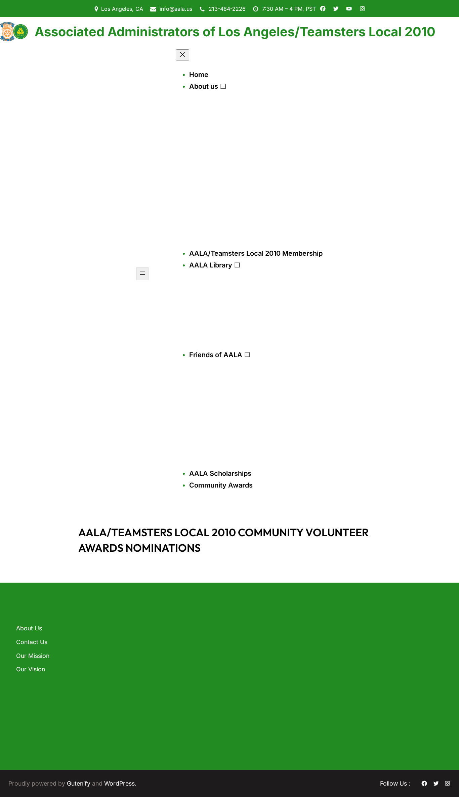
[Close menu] (182, 54)
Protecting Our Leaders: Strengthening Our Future (156, 723)
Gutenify (79, 783)
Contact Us (31, 641)
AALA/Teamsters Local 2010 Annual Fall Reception (170, 640)
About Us (29, 628)
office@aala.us (258, 674)
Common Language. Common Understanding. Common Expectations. (161, 681)
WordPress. (120, 783)
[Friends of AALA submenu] (247, 354)
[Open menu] (142, 273)
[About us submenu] (223, 86)
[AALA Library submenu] (237, 264)
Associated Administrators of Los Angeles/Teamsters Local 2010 (235, 31)
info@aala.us (176, 8)
